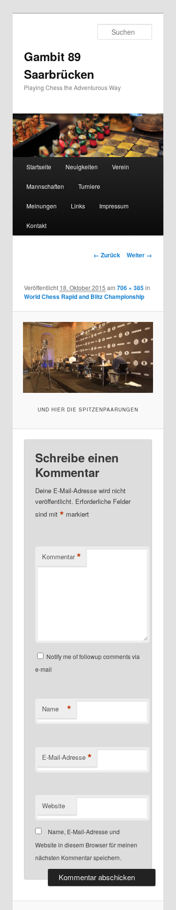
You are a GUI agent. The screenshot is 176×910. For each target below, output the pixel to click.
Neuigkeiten (82, 166)
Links (78, 206)
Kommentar (61, 557)
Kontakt (36, 225)
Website (53, 805)
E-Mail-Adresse (67, 757)
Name (56, 709)
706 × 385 (130, 287)
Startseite (38, 166)
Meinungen (41, 206)
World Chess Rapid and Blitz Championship (84, 296)
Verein (120, 166)
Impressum (114, 206)
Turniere (89, 186)
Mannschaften (45, 186)
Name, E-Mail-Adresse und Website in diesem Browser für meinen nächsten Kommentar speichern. (86, 844)
